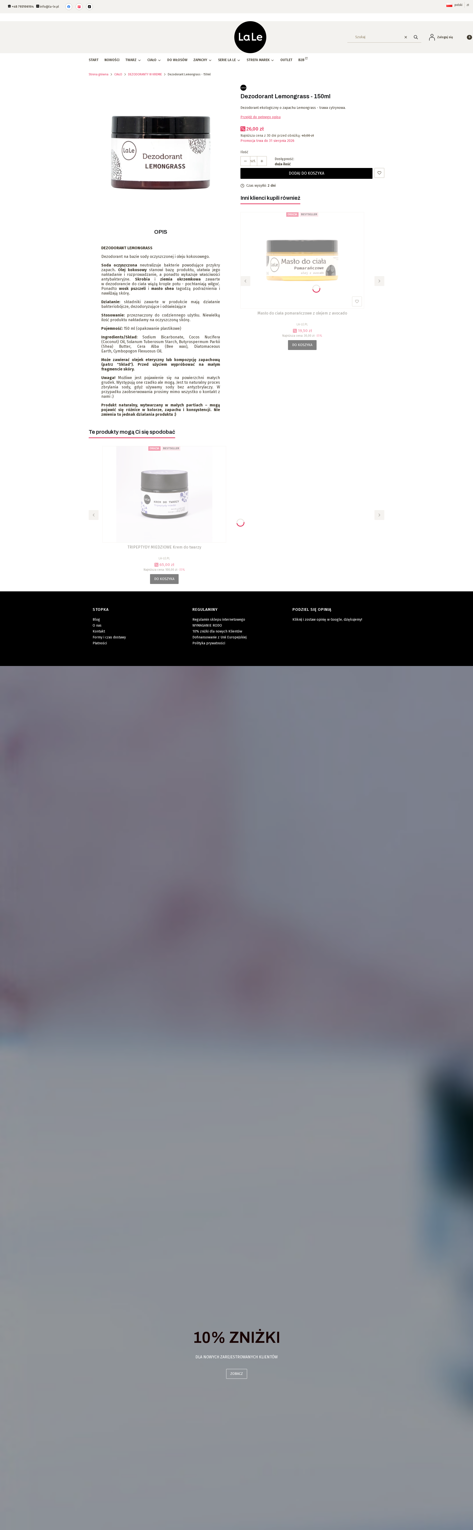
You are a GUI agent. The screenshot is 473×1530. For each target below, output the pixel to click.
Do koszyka (302, 345)
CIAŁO (118, 74)
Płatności (100, 643)
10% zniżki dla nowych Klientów (217, 631)
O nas (97, 625)
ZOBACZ (236, 1374)
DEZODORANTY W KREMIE (145, 74)
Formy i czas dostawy (109, 637)
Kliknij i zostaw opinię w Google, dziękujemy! (327, 619)
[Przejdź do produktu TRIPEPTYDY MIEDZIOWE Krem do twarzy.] (164, 494)
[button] (415, 37)
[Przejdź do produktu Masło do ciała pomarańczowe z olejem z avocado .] (302, 260)
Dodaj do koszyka (306, 173)
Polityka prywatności (208, 643)
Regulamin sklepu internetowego (218, 619)
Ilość (244, 152)
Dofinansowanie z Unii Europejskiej (219, 637)
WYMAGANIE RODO (207, 625)
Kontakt (99, 631)
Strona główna (98, 74)
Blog (96, 619)
